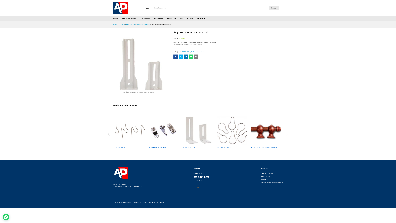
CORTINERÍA (145, 18)
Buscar (273, 8)
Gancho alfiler (120, 147)
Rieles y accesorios (197, 52)
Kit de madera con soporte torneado (264, 147)
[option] (130, 133)
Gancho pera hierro (224, 147)
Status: (176, 38)
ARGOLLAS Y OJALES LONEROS (180, 18)
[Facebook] (194, 187)
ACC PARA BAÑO (129, 18)
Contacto (201, 18)
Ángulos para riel (189, 147)
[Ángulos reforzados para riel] (175, 57)
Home (115, 18)
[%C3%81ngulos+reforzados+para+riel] (181, 57)
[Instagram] (198, 187)
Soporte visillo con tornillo (158, 147)
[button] (6, 217)
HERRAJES (158, 18)
